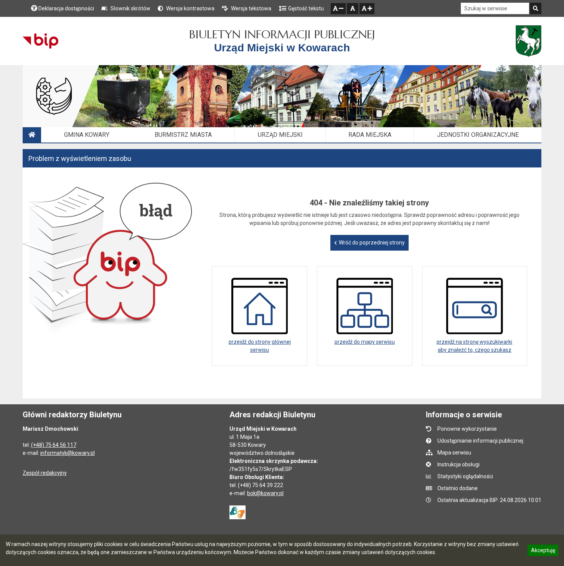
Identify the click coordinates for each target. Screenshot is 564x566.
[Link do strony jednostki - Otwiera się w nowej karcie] (528, 41)
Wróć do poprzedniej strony (372, 243)
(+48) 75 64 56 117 (53, 445)
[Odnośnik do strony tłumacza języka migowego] (237, 512)
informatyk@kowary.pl (67, 453)
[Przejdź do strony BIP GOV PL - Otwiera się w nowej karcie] (40, 41)
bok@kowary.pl (265, 493)
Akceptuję (543, 551)
